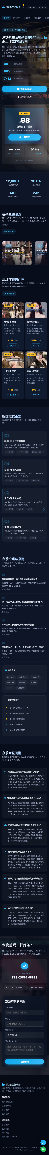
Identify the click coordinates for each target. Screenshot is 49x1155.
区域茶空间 (6, 1106)
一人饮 (9, 688)
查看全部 (7, 231)
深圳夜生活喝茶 (13, 7)
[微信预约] (43, 1149)
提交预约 (25, 1061)
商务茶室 (22, 682)
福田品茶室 (31, 8)
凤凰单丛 (36, 677)
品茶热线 (5, 1129)
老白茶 (33, 682)
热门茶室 (16, 18)
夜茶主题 (37, 18)
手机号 (7, 1019)
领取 (17, 154)
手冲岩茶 (10, 682)
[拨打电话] (43, 1142)
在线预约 (5, 1125)
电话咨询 (10, 293)
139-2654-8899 (25, 977)
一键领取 (26, 137)
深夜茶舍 (20, 688)
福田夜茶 (10, 677)
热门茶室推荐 (7, 1102)
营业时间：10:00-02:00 (11, 1136)
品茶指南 (5, 1114)
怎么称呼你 (9, 1007)
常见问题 (5, 1133)
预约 (37, 154)
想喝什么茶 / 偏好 (11, 1041)
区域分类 (27, 18)
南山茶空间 (42, 8)
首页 (7, 18)
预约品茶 (13, 346)
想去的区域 (9, 1030)
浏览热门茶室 (26, 97)
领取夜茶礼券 (26, 89)
